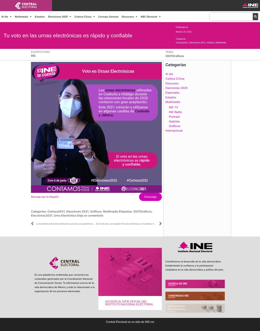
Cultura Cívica (82, 16)
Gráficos (211, 42)
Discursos (128, 16)
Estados (40, 16)
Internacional (174, 130)
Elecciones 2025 (58, 16)
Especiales (172, 92)
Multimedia (21, 16)
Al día (4, 16)
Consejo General (108, 16)
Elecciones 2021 (197, 42)
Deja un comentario (90, 215)
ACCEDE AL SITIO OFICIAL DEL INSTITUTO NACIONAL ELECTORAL (129, 303)
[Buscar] (255, 16)
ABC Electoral (149, 16)
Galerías (174, 121)
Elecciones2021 (41, 215)
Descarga (150, 196)
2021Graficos (142, 211)
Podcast (174, 116)
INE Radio (175, 112)
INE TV (173, 107)
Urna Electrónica (65, 215)
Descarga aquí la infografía (45, 196)
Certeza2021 (182, 42)
